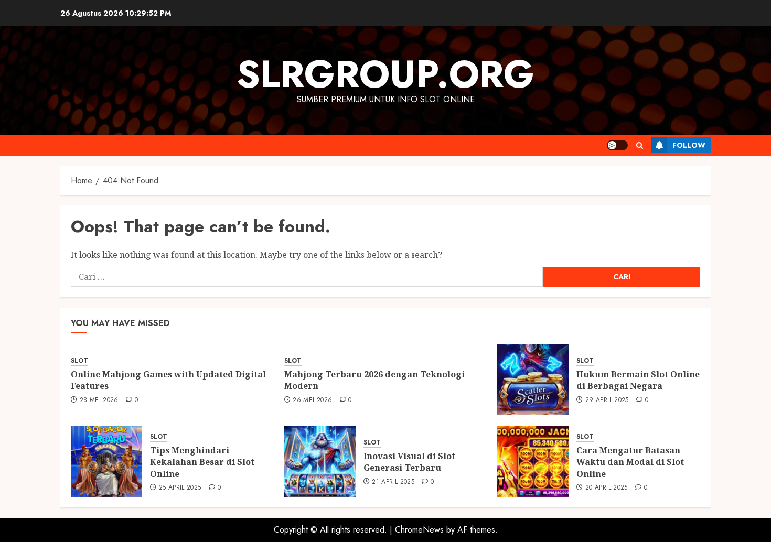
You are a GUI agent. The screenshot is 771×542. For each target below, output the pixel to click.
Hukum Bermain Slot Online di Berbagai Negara (638, 380)
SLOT (79, 360)
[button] (639, 145)
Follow (688, 145)
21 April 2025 (393, 482)
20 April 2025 (606, 488)
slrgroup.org (385, 74)
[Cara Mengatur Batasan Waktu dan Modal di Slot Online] (533, 461)
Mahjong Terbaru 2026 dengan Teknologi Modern (374, 380)
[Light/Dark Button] (617, 145)
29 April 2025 (607, 400)
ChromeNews (419, 530)
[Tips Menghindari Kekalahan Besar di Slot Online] (106, 461)
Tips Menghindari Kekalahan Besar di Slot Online (202, 462)
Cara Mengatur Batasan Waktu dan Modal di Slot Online (630, 462)
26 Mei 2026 (312, 400)
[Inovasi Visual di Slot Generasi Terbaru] (320, 461)
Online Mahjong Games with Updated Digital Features (168, 380)
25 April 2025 (180, 488)
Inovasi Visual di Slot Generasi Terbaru (409, 461)
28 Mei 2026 (99, 400)
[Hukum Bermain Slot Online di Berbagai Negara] (533, 379)
